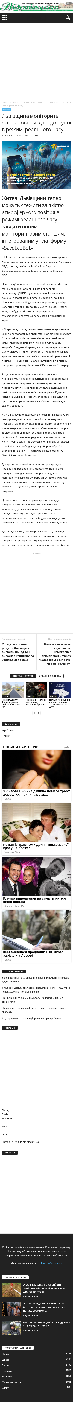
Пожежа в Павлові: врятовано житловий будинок (36, 702)
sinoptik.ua (33, 1141)
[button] (67, 18)
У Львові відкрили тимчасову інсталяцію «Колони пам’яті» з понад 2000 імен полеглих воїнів (36, 989)
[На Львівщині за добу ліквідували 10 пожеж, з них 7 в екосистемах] (11, 1328)
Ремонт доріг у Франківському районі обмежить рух (11, 703)
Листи (6, 109)
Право (5, 1354)
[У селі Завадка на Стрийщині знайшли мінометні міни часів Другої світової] (11, 1290)
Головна (5, 102)
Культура (7, 1376)
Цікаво (5, 1359)
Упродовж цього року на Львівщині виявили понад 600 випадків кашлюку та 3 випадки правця (18, 652)
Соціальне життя (11, 1382)
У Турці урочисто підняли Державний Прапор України (32, 1018)
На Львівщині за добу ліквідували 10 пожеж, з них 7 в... (46, 1324)
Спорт (5, 1387)
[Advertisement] (36, 61)
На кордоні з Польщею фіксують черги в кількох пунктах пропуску (34, 1010)
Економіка (7, 1371)
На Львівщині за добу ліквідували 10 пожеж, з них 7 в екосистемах (32, 1000)
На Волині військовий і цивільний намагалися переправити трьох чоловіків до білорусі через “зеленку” (55, 654)
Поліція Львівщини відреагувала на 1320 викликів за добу (59, 703)
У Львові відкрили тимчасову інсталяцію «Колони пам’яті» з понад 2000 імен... (44, 1307)
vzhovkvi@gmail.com (50, 1263)
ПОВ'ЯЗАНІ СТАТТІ (23, 676)
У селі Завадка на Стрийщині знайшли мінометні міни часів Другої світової (35, 979)
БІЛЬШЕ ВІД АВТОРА (50, 676)
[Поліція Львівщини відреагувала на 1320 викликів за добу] (60, 690)
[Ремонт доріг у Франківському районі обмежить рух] (13, 690)
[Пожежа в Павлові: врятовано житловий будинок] (37, 690)
